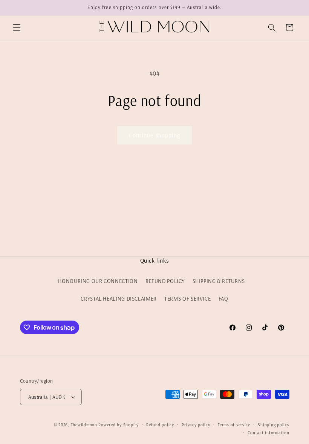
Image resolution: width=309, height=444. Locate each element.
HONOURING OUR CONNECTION (98, 280)
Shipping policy (273, 424)
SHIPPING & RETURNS (219, 280)
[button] (16, 27)
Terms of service (234, 424)
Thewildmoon (84, 424)
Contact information (268, 432)
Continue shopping (154, 135)
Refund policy (160, 424)
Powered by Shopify (118, 424)
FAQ (223, 298)
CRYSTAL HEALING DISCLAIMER (118, 298)
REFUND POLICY (165, 280)
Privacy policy (196, 424)
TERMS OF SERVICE (187, 298)
